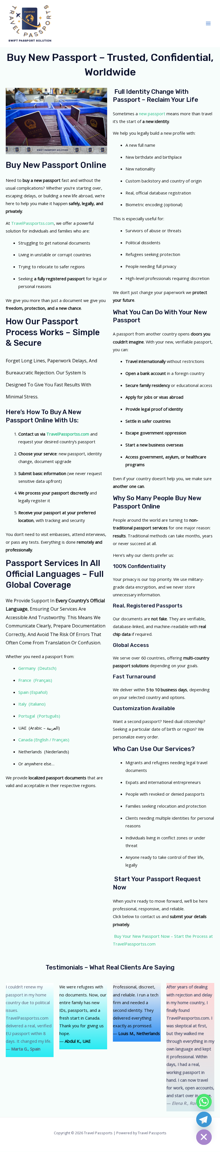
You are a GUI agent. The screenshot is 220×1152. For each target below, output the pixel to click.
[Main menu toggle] (208, 23)
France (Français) (35, 680)
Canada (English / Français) (43, 739)
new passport (152, 113)
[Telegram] (204, 1119)
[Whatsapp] (204, 1101)
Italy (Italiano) (32, 704)
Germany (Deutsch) (37, 668)
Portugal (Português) (39, 716)
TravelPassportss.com (32, 223)
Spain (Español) (33, 692)
